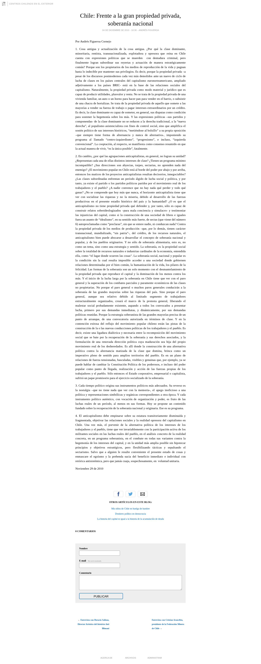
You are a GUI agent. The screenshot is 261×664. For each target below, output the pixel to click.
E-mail (90, 560)
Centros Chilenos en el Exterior (31, 4)
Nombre (83, 548)
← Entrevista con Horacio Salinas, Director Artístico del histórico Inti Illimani (93, 624)
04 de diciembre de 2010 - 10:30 (119, 30)
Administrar (154, 658)
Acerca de (106, 658)
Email (142, 494)
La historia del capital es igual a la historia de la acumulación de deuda (130, 519)
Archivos (130, 658)
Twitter (130, 494)
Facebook (118, 494)
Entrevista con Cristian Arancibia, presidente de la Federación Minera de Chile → (168, 624)
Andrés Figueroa (149, 30)
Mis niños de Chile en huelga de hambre (130, 508)
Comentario (85, 573)
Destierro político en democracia (130, 513)
